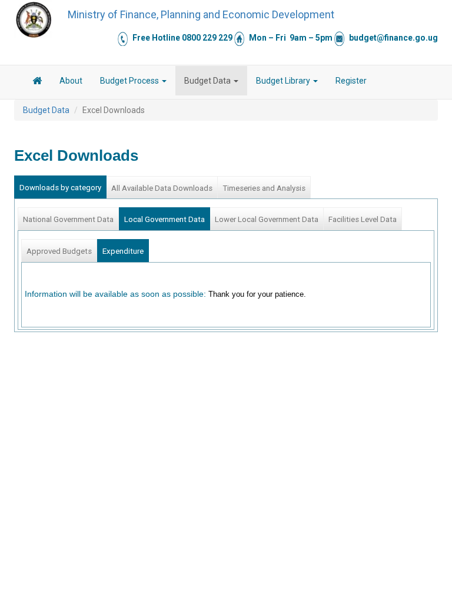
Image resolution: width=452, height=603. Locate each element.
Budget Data (208, 80)
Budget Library (284, 80)
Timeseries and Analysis (263, 188)
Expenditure (123, 251)
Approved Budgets (59, 251)
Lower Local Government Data (266, 219)
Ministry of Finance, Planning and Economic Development (201, 14)
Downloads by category (60, 187)
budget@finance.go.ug (393, 37)
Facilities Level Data (362, 219)
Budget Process (130, 80)
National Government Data (68, 219)
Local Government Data (164, 219)
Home (37, 82)
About (70, 80)
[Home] (33, 19)
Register (351, 80)
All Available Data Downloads (161, 188)
